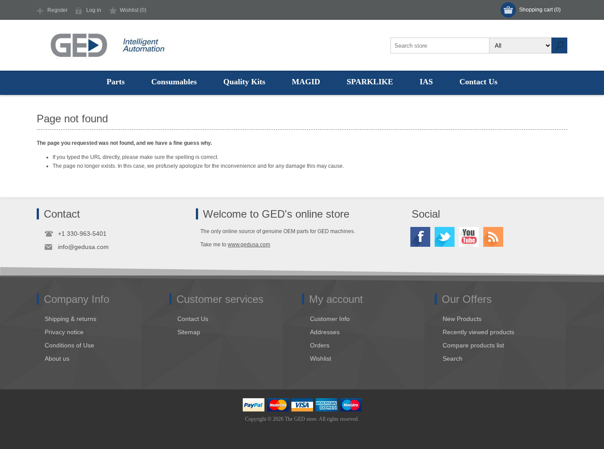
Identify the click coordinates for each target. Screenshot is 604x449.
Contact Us (192, 318)
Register (57, 10)
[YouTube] (469, 237)
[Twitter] (445, 237)
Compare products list (473, 345)
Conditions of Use (69, 345)
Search (559, 45)
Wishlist (320, 358)
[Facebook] (420, 237)
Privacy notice (64, 332)
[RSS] (493, 237)
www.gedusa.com (249, 244)
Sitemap (188, 332)
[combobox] (439, 45)
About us (57, 358)
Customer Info (330, 318)
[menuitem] (107, 318)
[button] (115, 82)
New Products (462, 318)
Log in (93, 10)
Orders (319, 345)
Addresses (325, 332)
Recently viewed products (478, 332)
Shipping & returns (70, 318)
